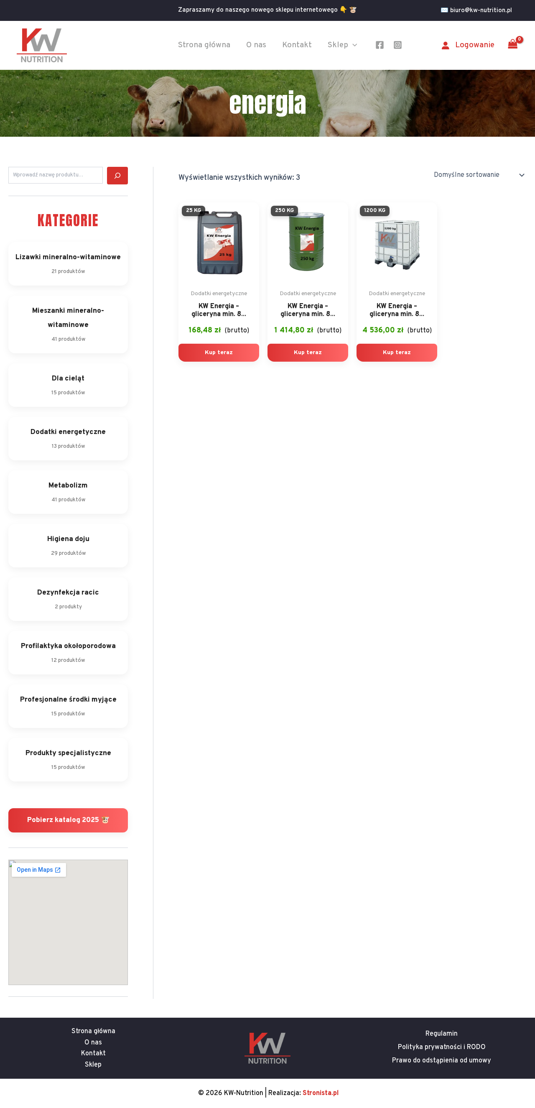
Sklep (338, 45)
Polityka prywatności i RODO (442, 1047)
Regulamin (441, 1034)
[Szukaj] (117, 175)
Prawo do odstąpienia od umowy (441, 1061)
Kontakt (297, 45)
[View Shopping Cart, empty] (512, 45)
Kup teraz (219, 352)
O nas (256, 45)
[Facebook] (379, 45)
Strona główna (204, 45)
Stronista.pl (321, 1093)
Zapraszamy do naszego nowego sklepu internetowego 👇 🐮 (267, 10)
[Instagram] (397, 45)
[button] (479, 11)
